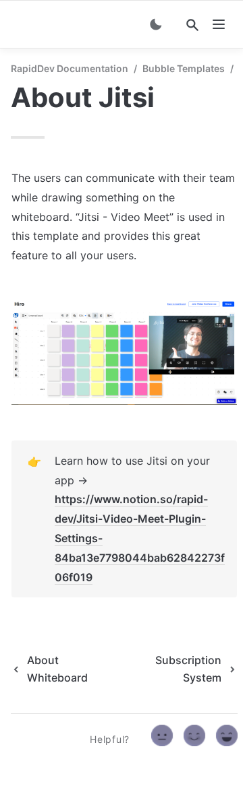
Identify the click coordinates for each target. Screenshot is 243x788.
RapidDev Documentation (69, 68)
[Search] (192, 24)
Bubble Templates (183, 68)
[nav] (218, 24)
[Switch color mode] (156, 24)
